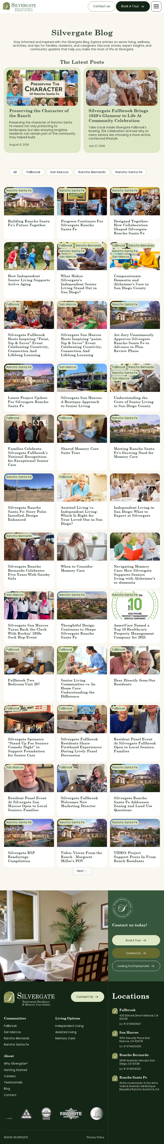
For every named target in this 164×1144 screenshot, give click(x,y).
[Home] (19, 6)
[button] (156, 6)
